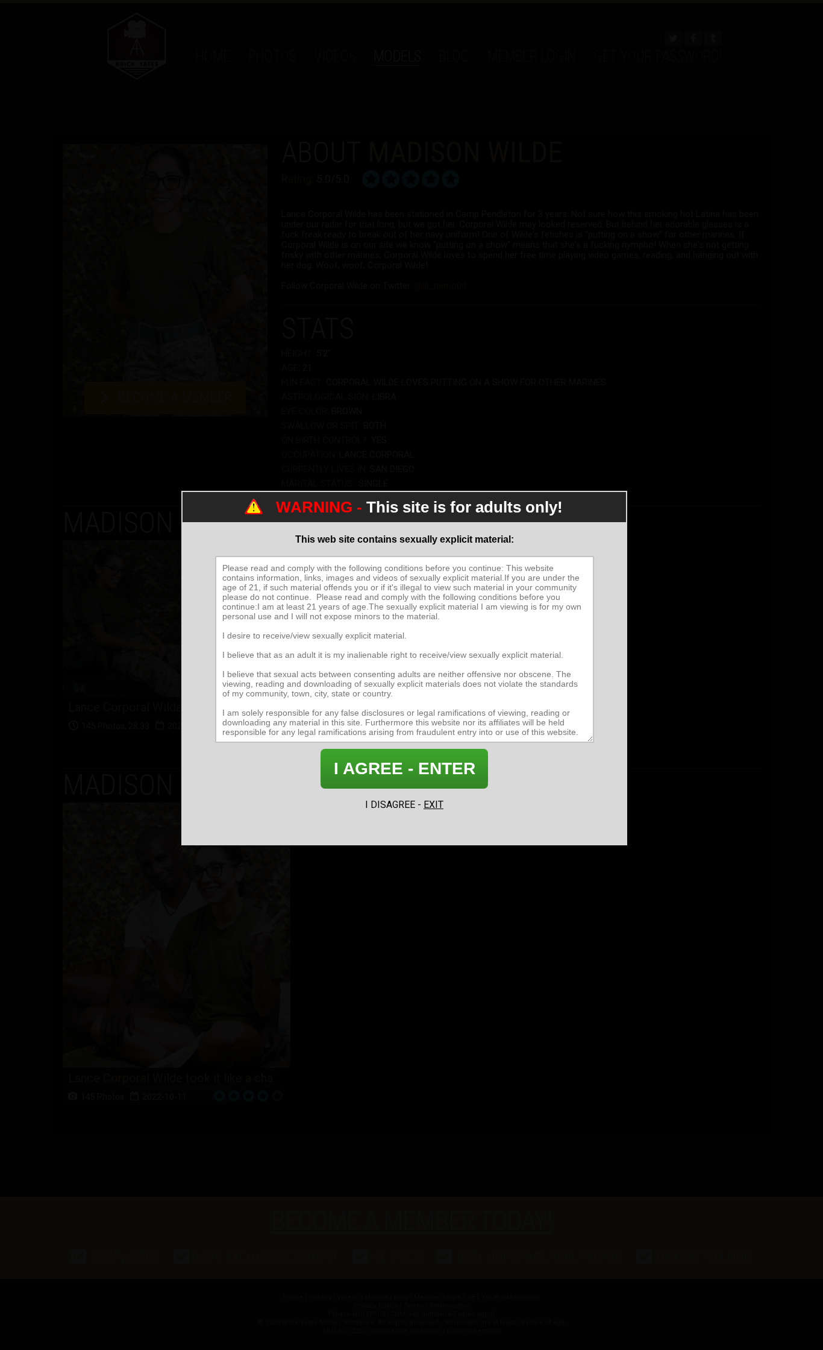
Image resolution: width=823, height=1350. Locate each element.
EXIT (433, 804)
